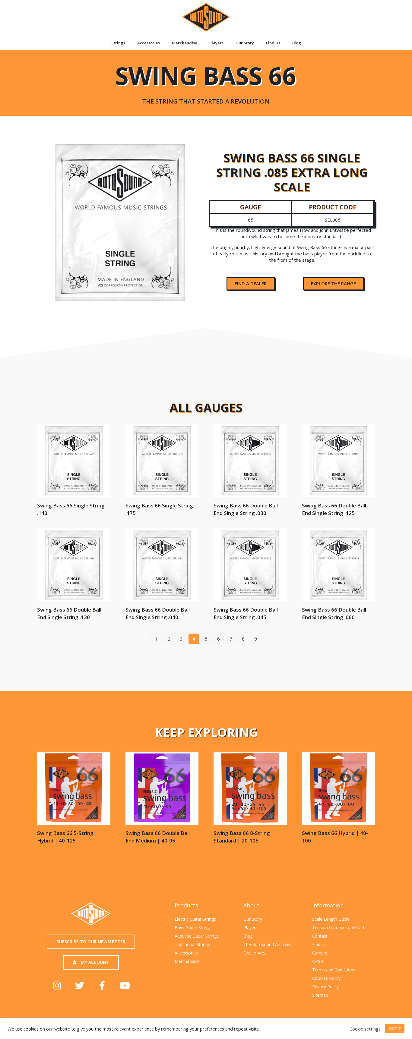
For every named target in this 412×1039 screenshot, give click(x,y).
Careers (319, 953)
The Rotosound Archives (267, 944)
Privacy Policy (325, 986)
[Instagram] (57, 986)
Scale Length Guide (331, 919)
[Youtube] (125, 986)
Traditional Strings (192, 944)
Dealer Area (255, 953)
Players (216, 43)
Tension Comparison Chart (338, 927)
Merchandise (184, 43)
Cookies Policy (326, 978)
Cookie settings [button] (365, 1028)
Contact (320, 936)
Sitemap (320, 995)
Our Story (245, 43)
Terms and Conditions (333, 970)
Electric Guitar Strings (195, 919)
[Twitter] (80, 986)
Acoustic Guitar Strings (197, 936)
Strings (118, 43)
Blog (296, 43)
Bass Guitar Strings (193, 927)
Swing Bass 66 (205, 82)
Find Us (273, 43)
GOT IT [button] (395, 1028)
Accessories (148, 43)
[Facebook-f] (102, 986)
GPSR (317, 961)
